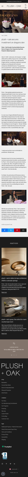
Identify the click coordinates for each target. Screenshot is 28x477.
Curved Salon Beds (6, 385)
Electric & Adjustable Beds (8, 387)
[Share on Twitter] (11, 230)
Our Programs (5, 406)
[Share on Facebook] (5, 230)
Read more (4, 292)
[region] (14, 347)
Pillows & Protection (6, 390)
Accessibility (4, 437)
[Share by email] (23, 230)
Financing (4, 408)
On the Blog (4, 416)
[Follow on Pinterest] (6, 464)
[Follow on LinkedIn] (14, 464)
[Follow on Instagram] (2, 464)
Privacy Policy (5, 434)
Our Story (4, 400)
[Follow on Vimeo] (10, 464)
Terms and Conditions (7, 432)
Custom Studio (5, 413)
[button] (3, 474)
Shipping (4, 439)
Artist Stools (4, 392)
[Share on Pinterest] (17, 230)
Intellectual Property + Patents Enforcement (12, 426)
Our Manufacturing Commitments (9, 403)
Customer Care (5, 418)
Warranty (4, 411)
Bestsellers (4, 382)
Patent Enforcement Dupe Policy (9, 429)
